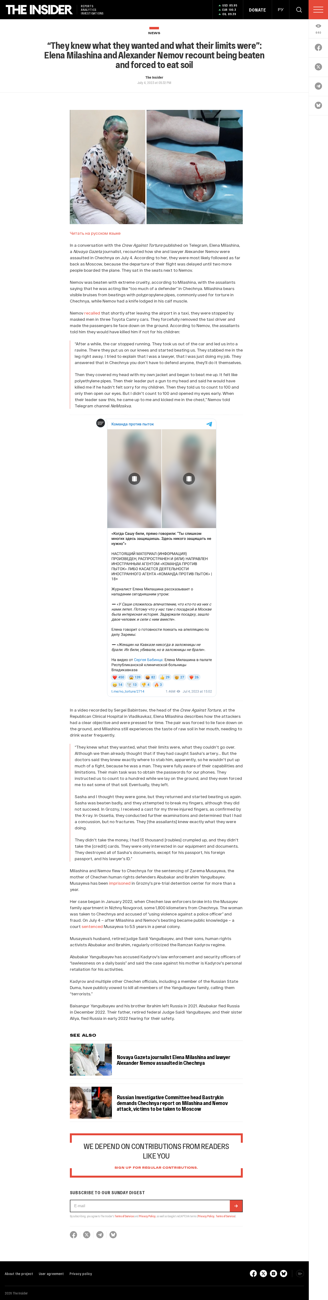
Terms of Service (124, 1216)
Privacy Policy (147, 1216)
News (154, 33)
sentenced (92, 926)
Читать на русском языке (95, 233)
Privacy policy (81, 1273)
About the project (19, 1273)
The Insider (154, 77)
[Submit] (236, 1206)
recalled (92, 312)
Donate (257, 10)
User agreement (51, 1273)
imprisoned (120, 883)
